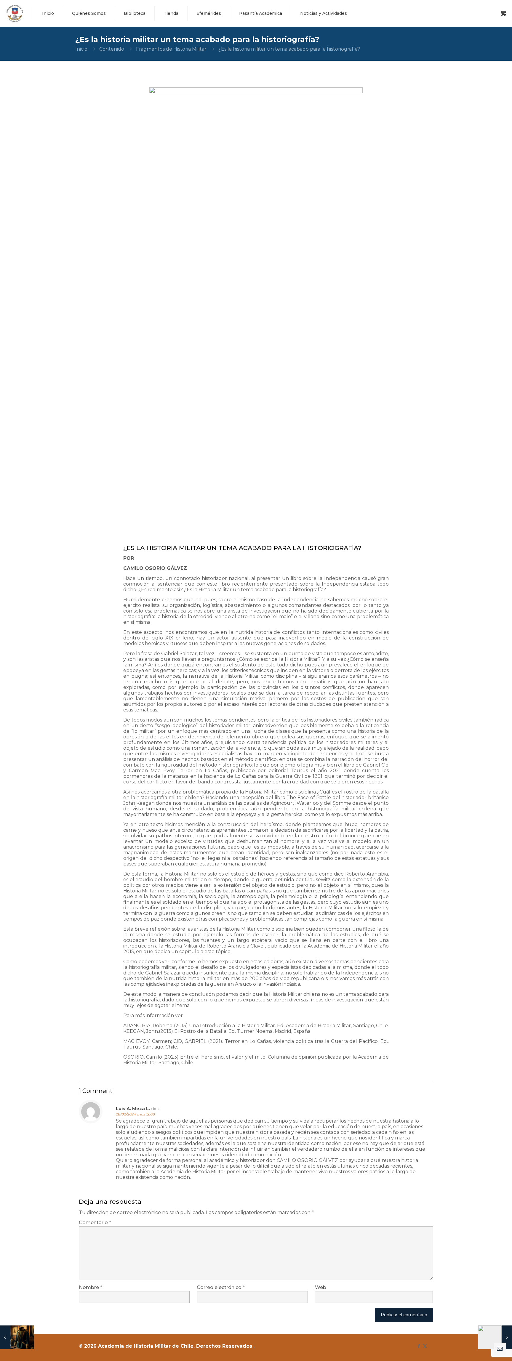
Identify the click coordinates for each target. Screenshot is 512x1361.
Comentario (95, 1222)
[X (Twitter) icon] (425, 1346)
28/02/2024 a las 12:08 (135, 1114)
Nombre (90, 1287)
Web (320, 1287)
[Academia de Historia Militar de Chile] (15, 13)
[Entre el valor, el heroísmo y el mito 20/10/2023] (17, 1337)
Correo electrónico (221, 1287)
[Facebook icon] (419, 1346)
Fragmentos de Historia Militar (171, 49)
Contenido (111, 49)
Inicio (81, 49)
